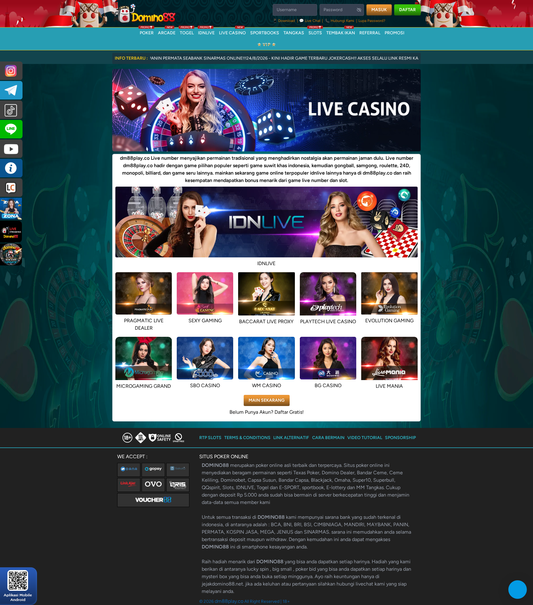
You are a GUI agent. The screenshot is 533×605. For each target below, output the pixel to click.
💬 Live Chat (310, 21)
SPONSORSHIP (400, 437)
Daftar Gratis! (289, 412)
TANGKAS (293, 33)
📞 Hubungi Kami (339, 21)
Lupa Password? (371, 21)
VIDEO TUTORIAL (364, 437)
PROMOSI (394, 33)
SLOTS (315, 31)
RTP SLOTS (210, 437)
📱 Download (284, 21)
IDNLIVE (206, 31)
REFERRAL (369, 33)
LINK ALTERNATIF (291, 437)
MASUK (379, 9)
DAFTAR (407, 9)
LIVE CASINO (232, 31)
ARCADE (167, 31)
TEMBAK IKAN (340, 31)
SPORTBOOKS (264, 33)
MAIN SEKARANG (267, 400)
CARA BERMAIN (328, 437)
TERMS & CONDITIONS (247, 437)
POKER (147, 31)
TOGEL (187, 31)
